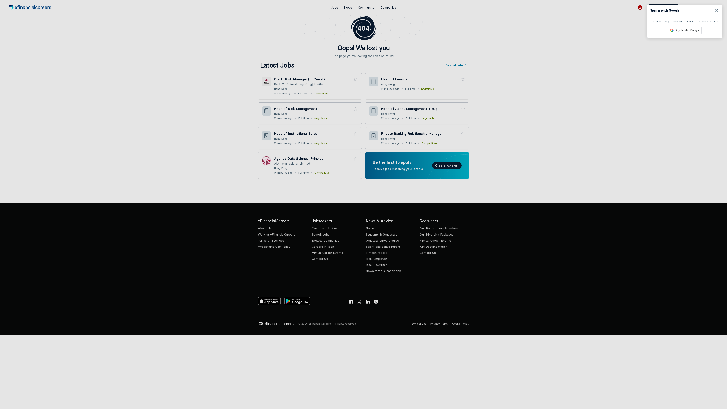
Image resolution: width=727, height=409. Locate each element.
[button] (363, 204)
